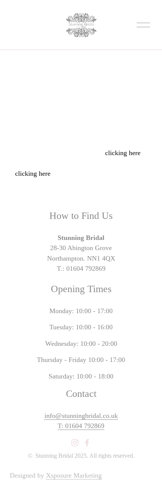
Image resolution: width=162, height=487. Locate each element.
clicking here (123, 153)
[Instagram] (75, 442)
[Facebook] (87, 442)
